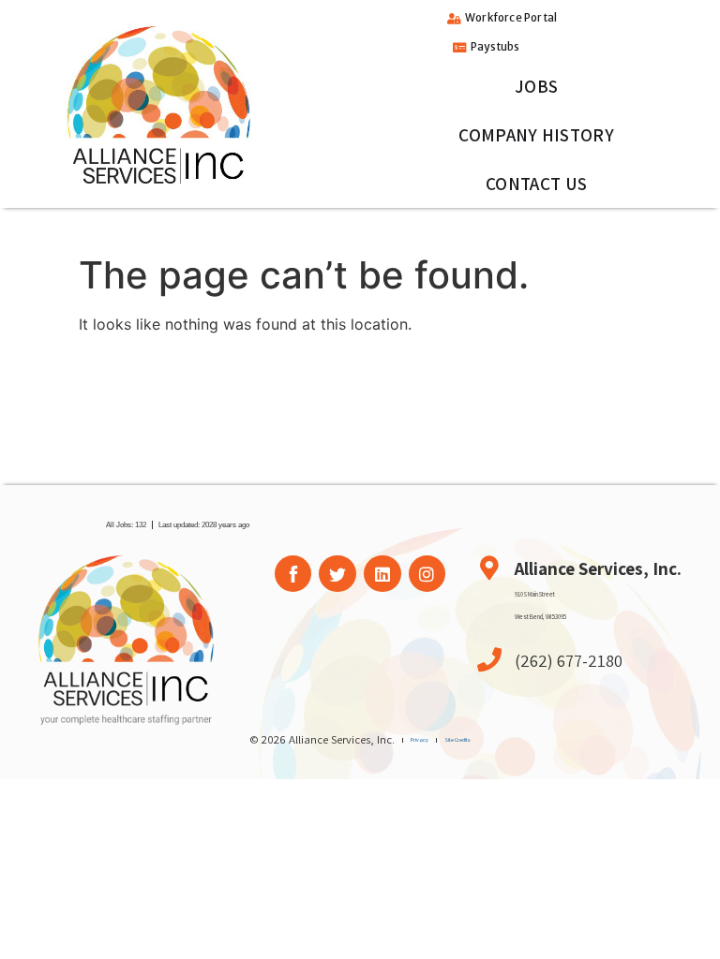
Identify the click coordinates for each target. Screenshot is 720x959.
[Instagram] (427, 574)
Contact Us (536, 183)
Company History (536, 135)
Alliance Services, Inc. (598, 568)
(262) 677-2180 (568, 660)
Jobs (536, 86)
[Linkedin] (382, 574)
